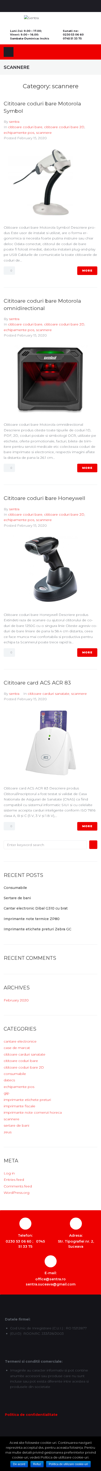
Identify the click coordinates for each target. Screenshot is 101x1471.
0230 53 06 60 (73, 34)
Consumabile (15, 887)
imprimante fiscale (19, 1106)
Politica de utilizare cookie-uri (68, 1464)
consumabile (15, 1074)
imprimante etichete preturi (27, 1099)
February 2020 (16, 1000)
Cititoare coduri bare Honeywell (44, 498)
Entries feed (14, 1179)
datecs (9, 1080)
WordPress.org (16, 1192)
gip (6, 1093)
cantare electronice (20, 1041)
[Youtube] (55, 6)
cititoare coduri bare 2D (64, 127)
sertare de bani (16, 1125)
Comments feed (18, 1186)
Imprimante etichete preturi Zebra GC (37, 929)
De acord (19, 1464)
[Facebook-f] (38, 6)
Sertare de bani (17, 898)
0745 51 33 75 (72, 38)
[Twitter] (46, 6)
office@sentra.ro (50, 1279)
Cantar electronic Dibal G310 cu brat (36, 908)
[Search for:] (45, 844)
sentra (14, 121)
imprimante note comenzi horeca (33, 1112)
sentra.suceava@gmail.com (51, 1284)
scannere (44, 132)
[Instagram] (63, 6)
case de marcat (17, 1048)
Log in (9, 1173)
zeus (8, 1132)
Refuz (37, 1464)
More (87, 270)
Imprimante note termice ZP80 (32, 919)
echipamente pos (19, 132)
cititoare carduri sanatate (48, 693)
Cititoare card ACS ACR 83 (37, 683)
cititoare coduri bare (25, 127)
